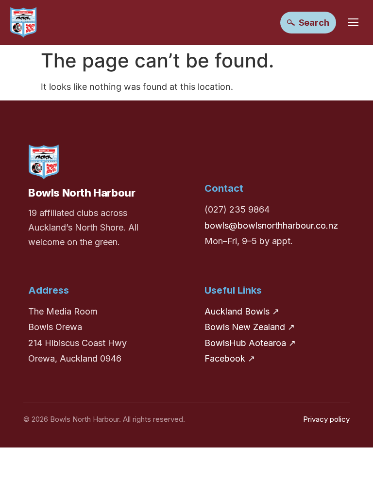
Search (314, 22)
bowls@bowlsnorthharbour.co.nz (271, 225)
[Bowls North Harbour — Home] (23, 22)
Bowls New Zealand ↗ (249, 327)
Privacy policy (326, 419)
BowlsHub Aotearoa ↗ (250, 343)
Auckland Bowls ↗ (241, 311)
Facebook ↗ (229, 358)
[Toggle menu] (353, 22)
